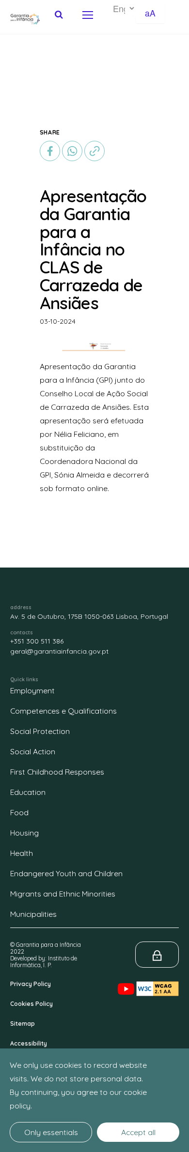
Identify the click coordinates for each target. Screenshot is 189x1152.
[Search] (59, 14)
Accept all (138, 1132)
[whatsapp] (72, 151)
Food (19, 812)
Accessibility (28, 1043)
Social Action (32, 751)
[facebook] (51, 150)
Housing (24, 833)
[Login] (157, 955)
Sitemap (22, 1023)
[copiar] (94, 151)
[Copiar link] (94, 150)
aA (150, 13)
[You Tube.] (127, 981)
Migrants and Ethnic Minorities (62, 893)
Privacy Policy (30, 983)
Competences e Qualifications (63, 711)
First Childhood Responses (57, 772)
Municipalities (33, 914)
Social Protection (40, 731)
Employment (32, 690)
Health (21, 853)
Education (28, 792)
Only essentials (51, 1132)
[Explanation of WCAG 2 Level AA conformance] (157, 981)
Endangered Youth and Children (66, 873)
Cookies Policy (31, 1003)
